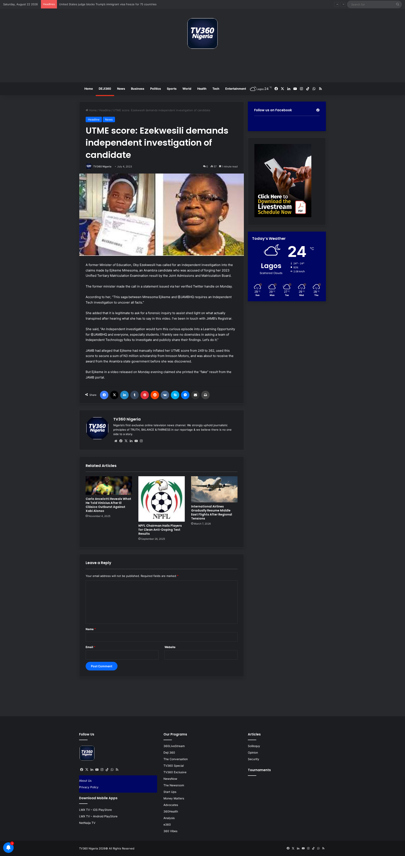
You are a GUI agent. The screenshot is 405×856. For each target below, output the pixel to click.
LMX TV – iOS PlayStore (95, 809)
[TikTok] (106, 769)
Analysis (169, 818)
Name (91, 629)
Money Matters (173, 798)
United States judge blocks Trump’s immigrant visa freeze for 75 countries (108, 4)
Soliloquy (254, 746)
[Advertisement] (202, 67)
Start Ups (169, 792)
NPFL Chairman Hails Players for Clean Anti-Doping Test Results (160, 530)
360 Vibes (170, 831)
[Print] (205, 395)
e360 (167, 824)
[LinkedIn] (124, 395)
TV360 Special (173, 765)
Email (90, 647)
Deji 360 (169, 752)
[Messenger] (185, 395)
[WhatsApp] (112, 769)
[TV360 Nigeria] (202, 33)
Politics (155, 88)
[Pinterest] (144, 395)
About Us (85, 780)
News (121, 88)
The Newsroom (173, 785)
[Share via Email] (195, 395)
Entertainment (235, 88)
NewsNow (170, 778)
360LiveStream (174, 746)
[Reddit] (155, 395)
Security (253, 759)
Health (202, 88)
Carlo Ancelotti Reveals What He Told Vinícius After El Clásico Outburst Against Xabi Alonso (108, 505)
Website (170, 647)
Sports (172, 88)
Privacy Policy (89, 787)
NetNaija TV (87, 823)
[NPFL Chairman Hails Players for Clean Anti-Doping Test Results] (161, 499)
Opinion (253, 752)
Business (137, 88)
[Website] (115, 441)
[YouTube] (136, 441)
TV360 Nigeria (102, 166)
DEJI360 (105, 88)
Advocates (170, 805)
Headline (105, 110)
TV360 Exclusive (174, 772)
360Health (170, 811)
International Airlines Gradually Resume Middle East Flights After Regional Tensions (211, 512)
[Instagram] (141, 441)
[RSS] (117, 769)
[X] (114, 395)
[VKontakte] (165, 395)
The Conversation (175, 759)
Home (88, 88)
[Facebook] (104, 395)
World (186, 88)
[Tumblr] (134, 395)
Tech (215, 88)
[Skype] (175, 395)
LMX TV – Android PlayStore (98, 816)
